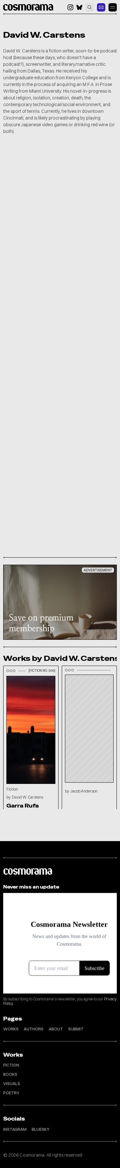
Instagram (15, 1128)
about (56, 1028)
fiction (11, 1064)
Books (10, 1074)
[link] (101, 7)
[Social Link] (70, 7)
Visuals (11, 1083)
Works (11, 1028)
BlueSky (40, 1128)
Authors (34, 1028)
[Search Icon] (89, 7)
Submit (76, 1028)
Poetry (11, 1092)
